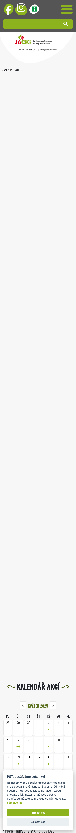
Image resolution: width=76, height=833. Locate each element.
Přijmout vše (38, 812)
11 (68, 740)
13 (18, 761)
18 (68, 757)
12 (7, 757)
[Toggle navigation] (67, 9)
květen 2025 (38, 706)
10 (58, 740)
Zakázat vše (38, 821)
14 (28, 757)
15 (38, 757)
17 (58, 757)
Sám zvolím (14, 802)
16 (48, 761)
